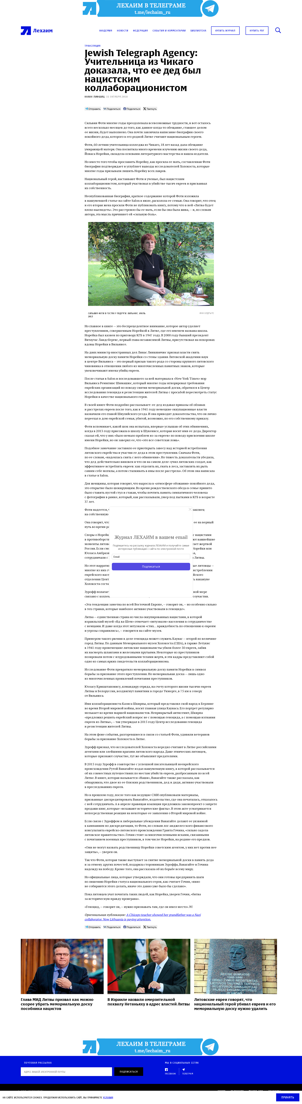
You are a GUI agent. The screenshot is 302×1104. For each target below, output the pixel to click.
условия (108, 1097)
